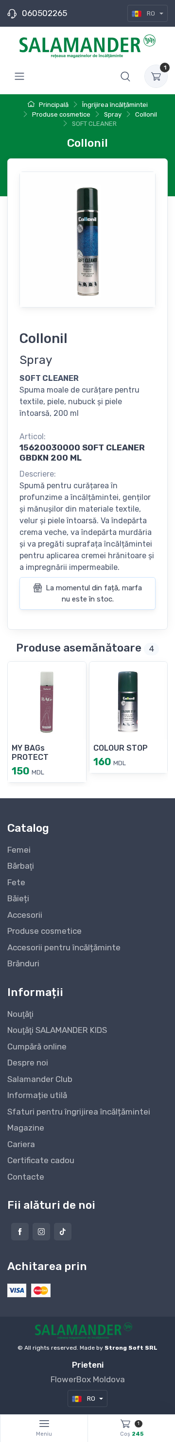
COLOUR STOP (120, 748)
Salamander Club (39, 1079)
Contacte (25, 1177)
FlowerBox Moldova (88, 1379)
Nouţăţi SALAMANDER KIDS (57, 1030)
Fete (16, 882)
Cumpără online (37, 1046)
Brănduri (23, 963)
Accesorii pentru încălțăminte (64, 947)
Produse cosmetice (44, 931)
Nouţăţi (20, 1014)
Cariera (21, 1144)
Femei (19, 850)
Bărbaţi (20, 866)
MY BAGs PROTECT (30, 752)
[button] (125, 76)
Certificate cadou (40, 1160)
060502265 (44, 13)
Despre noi (27, 1062)
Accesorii (24, 915)
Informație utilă (37, 1095)
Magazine (25, 1128)
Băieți (18, 898)
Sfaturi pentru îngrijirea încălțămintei (78, 1111)
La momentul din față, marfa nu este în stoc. (93, 593)
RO (151, 13)
